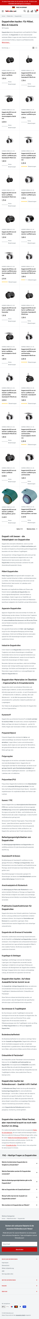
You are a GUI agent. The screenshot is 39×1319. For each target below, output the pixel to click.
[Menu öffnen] (3, 11)
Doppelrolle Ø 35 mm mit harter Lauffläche (9, 233)
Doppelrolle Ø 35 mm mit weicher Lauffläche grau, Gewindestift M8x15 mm (28, 271)
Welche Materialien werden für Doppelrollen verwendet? (16, 1172)
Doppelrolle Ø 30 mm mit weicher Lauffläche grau (28, 113)
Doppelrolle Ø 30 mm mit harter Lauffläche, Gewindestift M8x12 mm (9, 195)
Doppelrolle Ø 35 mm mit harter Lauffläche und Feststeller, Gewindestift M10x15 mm (28, 311)
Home (3, 16)
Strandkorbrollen (11, 1145)
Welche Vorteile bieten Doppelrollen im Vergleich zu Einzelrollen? (14, 1163)
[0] (36, 11)
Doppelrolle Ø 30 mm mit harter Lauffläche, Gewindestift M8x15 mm (28, 75)
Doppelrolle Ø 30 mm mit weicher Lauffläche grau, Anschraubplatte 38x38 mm (28, 157)
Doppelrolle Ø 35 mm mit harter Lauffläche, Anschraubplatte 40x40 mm (9, 352)
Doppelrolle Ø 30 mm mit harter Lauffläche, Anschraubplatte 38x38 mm (9, 115)
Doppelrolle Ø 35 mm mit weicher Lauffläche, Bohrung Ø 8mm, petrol (9, 512)
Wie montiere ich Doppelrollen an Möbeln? (15, 1205)
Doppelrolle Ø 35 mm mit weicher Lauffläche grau (28, 194)
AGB (3, 1271)
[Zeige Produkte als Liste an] (36, 48)
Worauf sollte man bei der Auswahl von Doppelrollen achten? (14, 1197)
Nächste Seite (31, 529)
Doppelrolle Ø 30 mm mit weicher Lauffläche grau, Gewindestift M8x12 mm (9, 155)
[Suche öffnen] (25, 11)
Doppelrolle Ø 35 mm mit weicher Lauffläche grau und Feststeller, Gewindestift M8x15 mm (28, 352)
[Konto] (28, 11)
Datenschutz (5, 1265)
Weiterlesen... (6, 42)
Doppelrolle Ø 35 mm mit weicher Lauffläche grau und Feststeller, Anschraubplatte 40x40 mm (28, 434)
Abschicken (19, 1249)
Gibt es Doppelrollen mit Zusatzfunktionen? (16, 1189)
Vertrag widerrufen (7, 1274)
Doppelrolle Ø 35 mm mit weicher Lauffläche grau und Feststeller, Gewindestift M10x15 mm (9, 394)
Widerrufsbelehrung (8, 1268)
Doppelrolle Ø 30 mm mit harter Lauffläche (9, 74)
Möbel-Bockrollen (11, 1218)
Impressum (5, 1262)
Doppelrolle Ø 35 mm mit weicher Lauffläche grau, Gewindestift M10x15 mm (9, 431)
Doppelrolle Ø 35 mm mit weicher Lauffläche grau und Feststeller (28, 472)
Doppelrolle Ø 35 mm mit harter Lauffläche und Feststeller (9, 310)
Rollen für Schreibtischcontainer (18, 1137)
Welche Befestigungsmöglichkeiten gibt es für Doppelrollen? (17, 1181)
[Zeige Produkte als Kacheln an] (33, 48)
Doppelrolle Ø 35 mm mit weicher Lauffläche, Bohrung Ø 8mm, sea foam (29, 511)
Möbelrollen (10, 16)
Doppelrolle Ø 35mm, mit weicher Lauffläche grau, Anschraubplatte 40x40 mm (9, 272)
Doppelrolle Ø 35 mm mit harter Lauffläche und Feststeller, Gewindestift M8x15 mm (28, 394)
